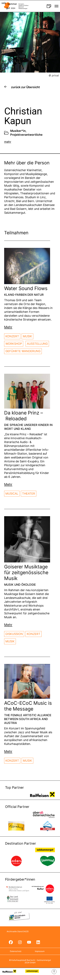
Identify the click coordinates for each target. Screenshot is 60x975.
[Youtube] (29, 942)
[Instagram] (20, 942)
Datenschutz (15, 951)
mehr (7, 141)
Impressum (39, 951)
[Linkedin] (38, 942)
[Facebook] (11, 942)
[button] (8, 327)
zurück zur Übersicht (25, 87)
